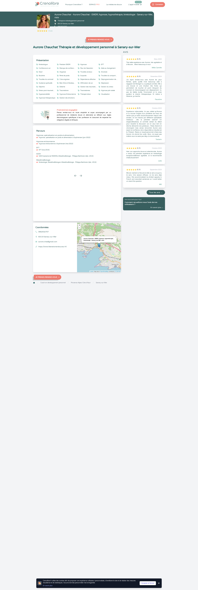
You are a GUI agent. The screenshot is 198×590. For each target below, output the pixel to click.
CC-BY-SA (117, 271)
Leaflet (91, 271)
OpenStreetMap (104, 271)
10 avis (50, 31)
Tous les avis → (156, 192)
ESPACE (94, 5)
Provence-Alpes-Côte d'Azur (81, 283)
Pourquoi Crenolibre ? (73, 5)
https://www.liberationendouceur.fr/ (52, 247)
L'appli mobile (134, 4)
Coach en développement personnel (53, 283)
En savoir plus (47, 585)
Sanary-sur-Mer (101, 283)
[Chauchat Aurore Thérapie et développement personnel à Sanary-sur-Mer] (43, 21)
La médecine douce (114, 5)
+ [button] (79, 225)
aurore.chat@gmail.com (47, 242)
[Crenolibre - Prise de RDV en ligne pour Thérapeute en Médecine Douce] (47, 4)
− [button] (79, 228)
